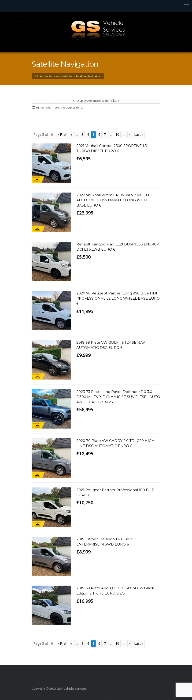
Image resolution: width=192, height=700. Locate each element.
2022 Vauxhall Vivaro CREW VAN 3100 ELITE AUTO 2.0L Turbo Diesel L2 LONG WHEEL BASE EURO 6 (115, 200)
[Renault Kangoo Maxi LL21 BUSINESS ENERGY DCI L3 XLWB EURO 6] (51, 261)
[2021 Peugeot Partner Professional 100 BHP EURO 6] (51, 507)
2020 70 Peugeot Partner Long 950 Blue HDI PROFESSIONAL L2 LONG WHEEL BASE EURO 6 (118, 298)
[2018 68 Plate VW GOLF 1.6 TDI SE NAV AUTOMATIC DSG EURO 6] (51, 360)
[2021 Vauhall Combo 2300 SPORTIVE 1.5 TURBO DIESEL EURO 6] (51, 163)
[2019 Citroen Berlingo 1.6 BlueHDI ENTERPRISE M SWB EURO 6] (51, 556)
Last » (138, 134)
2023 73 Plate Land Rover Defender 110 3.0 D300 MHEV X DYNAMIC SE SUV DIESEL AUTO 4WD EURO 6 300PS (118, 396)
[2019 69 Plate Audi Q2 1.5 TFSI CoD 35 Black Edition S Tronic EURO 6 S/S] (51, 605)
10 (117, 134)
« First (61, 134)
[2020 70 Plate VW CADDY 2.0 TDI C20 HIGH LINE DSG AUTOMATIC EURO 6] (51, 458)
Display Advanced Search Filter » (98, 101)
